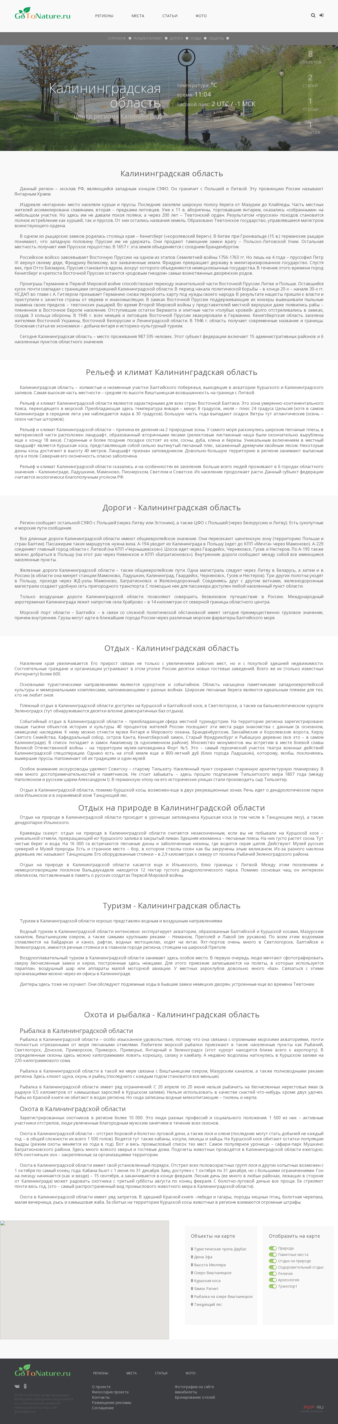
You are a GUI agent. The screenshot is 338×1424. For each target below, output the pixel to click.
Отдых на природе (294, 1260)
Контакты (101, 1397)
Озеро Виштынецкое (212, 1272)
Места (138, 16)
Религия (285, 1273)
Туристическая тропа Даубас (220, 1248)
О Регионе (117, 38)
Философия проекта (110, 1391)
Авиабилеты (186, 1391)
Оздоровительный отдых (300, 1267)
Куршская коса (206, 1280)
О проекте (101, 1386)
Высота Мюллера (209, 1264)
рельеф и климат (148, 38)
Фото (201, 16)
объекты (216, 38)
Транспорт (287, 1286)
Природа (286, 1248)
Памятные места (293, 1254)
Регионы (104, 16)
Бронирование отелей (195, 1397)
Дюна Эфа (202, 1256)
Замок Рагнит (206, 1288)
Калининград (140, 116)
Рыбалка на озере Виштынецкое (223, 1296)
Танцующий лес (207, 1304)
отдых (196, 38)
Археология (288, 1279)
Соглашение (103, 1407)
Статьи (169, 16)
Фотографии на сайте (194, 1386)
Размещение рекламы (111, 1402)
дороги (176, 38)
